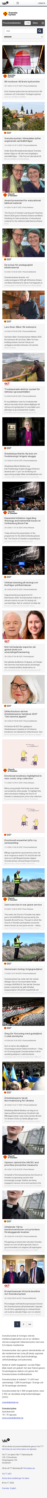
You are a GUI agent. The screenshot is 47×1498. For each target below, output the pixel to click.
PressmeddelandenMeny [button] (20, 23)
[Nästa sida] (23, 1324)
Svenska (5, 1488)
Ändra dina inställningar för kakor (15, 1478)
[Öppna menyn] (18, 3)
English (13, 1488)
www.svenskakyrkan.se (12, 1418)
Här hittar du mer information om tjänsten (19, 1449)
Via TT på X (6, 1474)
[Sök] (40, 31)
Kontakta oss (29, 1468)
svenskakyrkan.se (10, 1402)
